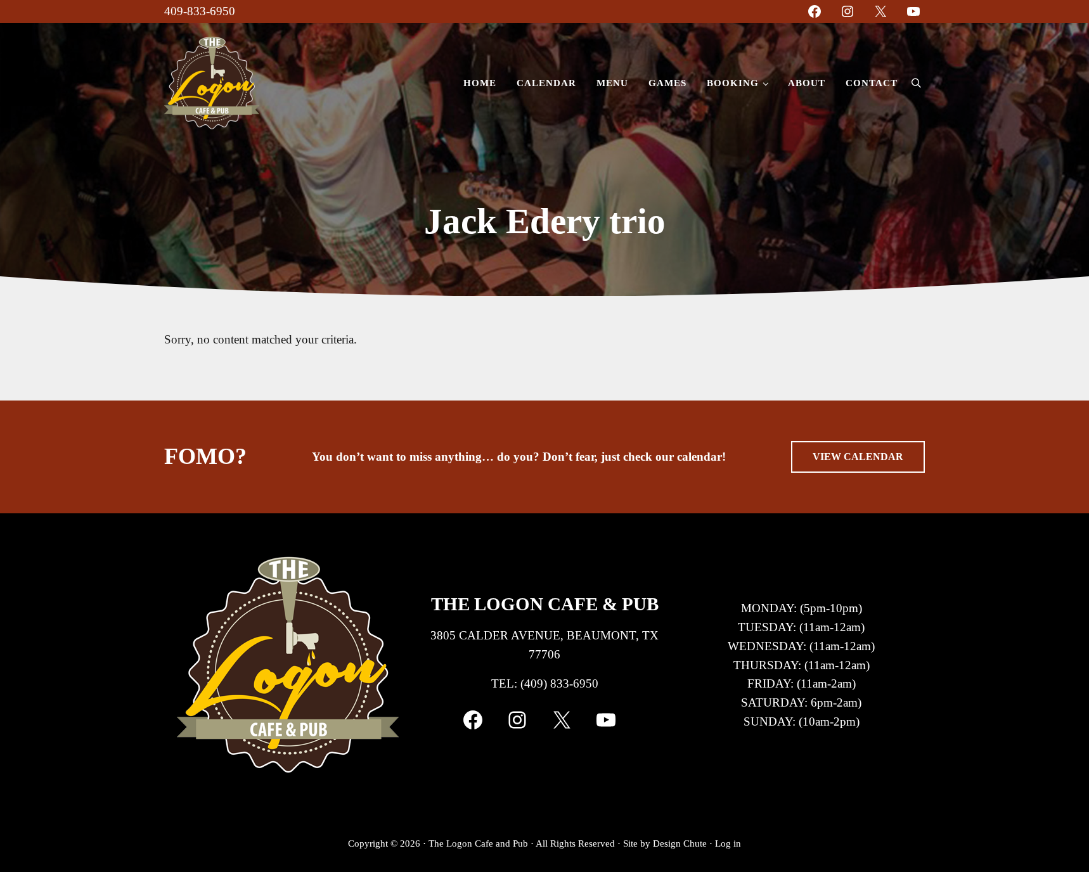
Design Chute (680, 843)
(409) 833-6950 (559, 683)
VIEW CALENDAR (858, 456)
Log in (728, 843)
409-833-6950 (199, 11)
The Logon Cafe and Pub (478, 843)
